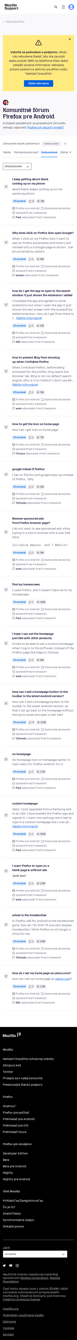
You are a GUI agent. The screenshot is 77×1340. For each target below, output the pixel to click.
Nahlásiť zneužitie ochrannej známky (28, 1059)
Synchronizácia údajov (18, 1220)
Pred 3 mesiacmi (49, 453)
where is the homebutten (29, 915)
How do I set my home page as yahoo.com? (41, 973)
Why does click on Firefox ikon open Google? (43, 233)
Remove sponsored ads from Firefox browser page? (31, 521)
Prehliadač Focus (15, 1132)
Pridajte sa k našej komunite (22, 1078)
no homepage (21, 754)
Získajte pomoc (13, 1226)
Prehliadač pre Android (19, 1119)
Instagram (17, 1265)
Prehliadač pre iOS (15, 1125)
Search (56, 7)
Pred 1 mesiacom (45, 217)
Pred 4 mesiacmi (51, 503)
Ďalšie (64, 152)
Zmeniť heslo (12, 1213)
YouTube (10, 1265)
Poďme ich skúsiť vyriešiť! (45, 127)
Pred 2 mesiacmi (45, 341)
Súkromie (9, 1321)
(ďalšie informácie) (29, 318)
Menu (63, 7)
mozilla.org (10, 1308)
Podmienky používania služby (23, 1315)
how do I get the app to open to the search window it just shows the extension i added (42, 293)
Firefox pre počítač (16, 1112)
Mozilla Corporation (34, 1278)
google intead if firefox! (28, 469)
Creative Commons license (21, 1299)
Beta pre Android (14, 1166)
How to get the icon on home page (35, 424)
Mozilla (12, 1035)
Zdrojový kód (12, 1065)
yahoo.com (62, 979)
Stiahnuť (9, 1106)
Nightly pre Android (16, 1179)
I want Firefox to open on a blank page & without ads (30, 868)
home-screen (51, 143)
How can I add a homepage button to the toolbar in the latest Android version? (40, 694)
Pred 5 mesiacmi (45, 618)
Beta (6, 1160)
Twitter (8, 1072)
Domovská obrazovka (57, 208)
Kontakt (8, 1334)
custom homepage (25, 803)
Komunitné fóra (15, 21)
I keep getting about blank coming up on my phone (30, 181)
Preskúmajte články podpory (23, 1084)
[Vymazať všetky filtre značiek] (65, 143)
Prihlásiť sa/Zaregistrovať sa (23, 1200)
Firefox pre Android (28, 208)
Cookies (8, 1328)
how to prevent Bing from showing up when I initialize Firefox (36, 360)
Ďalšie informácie (38, 83)
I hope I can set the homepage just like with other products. (32, 636)
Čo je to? (9, 1207)
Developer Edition (15, 1153)
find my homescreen (26, 584)
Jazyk (6, 1247)
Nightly (8, 1172)
